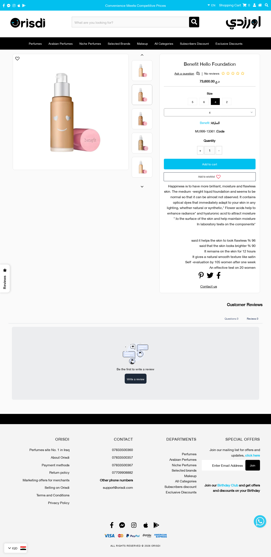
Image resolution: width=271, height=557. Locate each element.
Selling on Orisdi (57, 487)
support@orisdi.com (118, 487)
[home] (260, 5)
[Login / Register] (254, 5)
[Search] (194, 22)
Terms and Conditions (52, 495)
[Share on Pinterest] (201, 276)
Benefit (205, 122)
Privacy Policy (58, 502)
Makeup (142, 43)
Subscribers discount (194, 43)
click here (252, 455)
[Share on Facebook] (218, 276)
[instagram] (13, 5)
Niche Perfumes (90, 43)
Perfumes (35, 43)
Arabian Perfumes (60, 43)
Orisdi (155, 545)
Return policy (59, 472)
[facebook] (4, 5)
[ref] (8, 5)
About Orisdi (60, 457)
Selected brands (119, 43)
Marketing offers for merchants (46, 480)
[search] (266, 5)
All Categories (164, 43)
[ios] (19, 5)
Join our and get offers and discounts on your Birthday (232, 487)
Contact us (208, 286)
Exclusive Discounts (229, 43)
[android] (24, 5)
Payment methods (55, 465)
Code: (220, 131)
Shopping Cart (234, 5)
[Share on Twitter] (210, 276)
